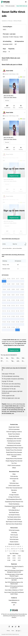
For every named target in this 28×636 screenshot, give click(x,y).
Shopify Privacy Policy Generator (14, 450)
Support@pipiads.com (14, 600)
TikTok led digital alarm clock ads (11, 398)
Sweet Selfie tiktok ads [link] (22, 6)
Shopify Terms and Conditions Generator (14, 455)
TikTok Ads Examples (14, 530)
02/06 (14, 556)
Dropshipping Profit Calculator (14, 445)
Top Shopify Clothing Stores (14, 519)
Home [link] (2, 6)
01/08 (14, 560)
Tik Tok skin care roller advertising (11, 384)
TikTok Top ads (14, 535)
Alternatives (14, 490)
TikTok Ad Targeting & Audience (14, 431)
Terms (13, 630)
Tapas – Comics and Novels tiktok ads (14, 361)
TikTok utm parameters (14, 429)
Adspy (14, 474)
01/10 (19, 558)
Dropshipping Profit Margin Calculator (14, 447)
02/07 (8, 556)
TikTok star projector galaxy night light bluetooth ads (12, 392)
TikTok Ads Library (14, 483)
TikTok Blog (14, 532)
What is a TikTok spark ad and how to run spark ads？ (14, 586)
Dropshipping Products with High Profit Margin (14, 507)
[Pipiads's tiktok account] (16, 627)
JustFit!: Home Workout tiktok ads (19, 361)
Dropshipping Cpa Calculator (14, 441)
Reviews (14, 492)
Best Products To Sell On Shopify (14, 521)
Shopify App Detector (14, 436)
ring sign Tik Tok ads (7, 381)
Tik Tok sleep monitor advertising (11, 386)
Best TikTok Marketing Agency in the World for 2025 (14, 583)
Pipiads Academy (14, 541)
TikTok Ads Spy (14, 476)
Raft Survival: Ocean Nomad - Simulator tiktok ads (24, 358)
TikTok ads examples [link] (10, 6)
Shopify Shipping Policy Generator (14, 461)
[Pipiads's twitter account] (12, 627)
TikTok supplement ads (8, 395)
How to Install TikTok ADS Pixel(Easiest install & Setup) (14, 593)
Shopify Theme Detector (14, 434)
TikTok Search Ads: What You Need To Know (14, 567)
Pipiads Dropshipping (14, 504)
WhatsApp (14, 602)
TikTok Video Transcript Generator (14, 488)
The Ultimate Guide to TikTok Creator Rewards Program (14, 575)
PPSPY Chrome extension (14, 465)
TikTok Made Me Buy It (14, 510)
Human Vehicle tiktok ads (24, 361)
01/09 (8, 560)
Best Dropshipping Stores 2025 (14, 499)
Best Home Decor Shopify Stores (14, 524)
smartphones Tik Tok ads (8, 389)
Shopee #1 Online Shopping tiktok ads (19, 358)
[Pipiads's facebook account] (9, 627)
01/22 (19, 556)
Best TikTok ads (14, 537)
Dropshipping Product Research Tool (14, 501)
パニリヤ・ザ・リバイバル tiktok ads (8, 361)
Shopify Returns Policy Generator (14, 458)
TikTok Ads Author (14, 539)
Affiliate (14, 467)
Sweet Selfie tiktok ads (3, 358)
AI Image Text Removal (14, 497)
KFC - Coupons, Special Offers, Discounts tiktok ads (3, 361)
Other (22, 551)
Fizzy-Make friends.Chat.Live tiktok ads (14, 358)
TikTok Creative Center (14, 485)
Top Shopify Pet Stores (14, 514)
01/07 (19, 560)
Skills (14, 481)
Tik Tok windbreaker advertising (10, 376)
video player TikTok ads (8, 374)
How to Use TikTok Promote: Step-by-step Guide (14, 579)
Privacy (8, 630)
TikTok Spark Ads (14, 478)
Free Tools (14, 463)
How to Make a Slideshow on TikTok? (14, 590)
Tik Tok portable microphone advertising (13, 379)
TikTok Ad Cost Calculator (14, 443)
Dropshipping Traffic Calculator (14, 438)
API (14, 605)
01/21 (8, 558)
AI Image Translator (14, 494)
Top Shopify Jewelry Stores (14, 517)
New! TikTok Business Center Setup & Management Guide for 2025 (14, 571)
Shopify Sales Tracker (14, 427)
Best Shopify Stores (14, 512)
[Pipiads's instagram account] (19, 627)
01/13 (14, 558)
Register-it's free (14, 176)
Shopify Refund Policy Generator (14, 452)
